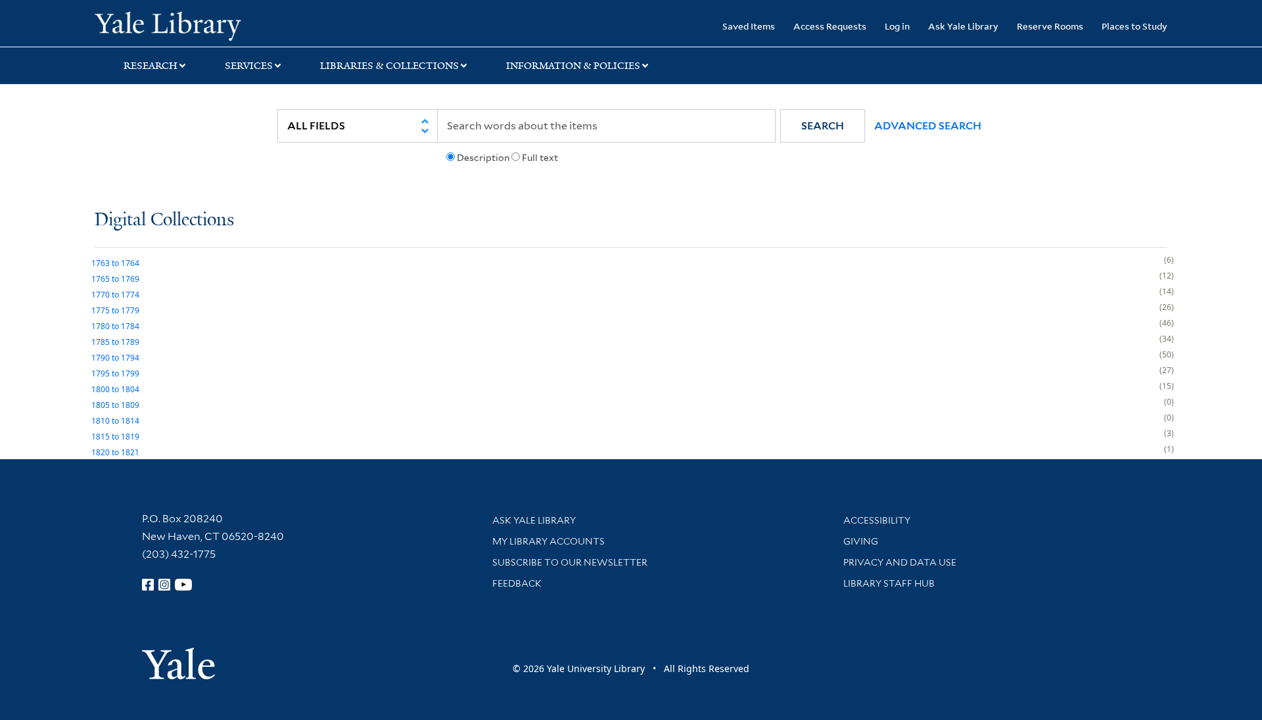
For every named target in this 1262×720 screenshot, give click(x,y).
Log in (897, 26)
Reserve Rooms (1050, 26)
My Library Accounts (548, 541)
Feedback (517, 583)
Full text (540, 157)
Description (483, 157)
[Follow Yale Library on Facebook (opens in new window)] (148, 585)
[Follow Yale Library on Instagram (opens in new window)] (164, 585)
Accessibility (876, 520)
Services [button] (249, 65)
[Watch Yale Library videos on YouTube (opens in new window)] (183, 585)
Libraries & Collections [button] (389, 65)
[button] (822, 126)
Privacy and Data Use (899, 562)
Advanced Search (927, 126)
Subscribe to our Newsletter (569, 562)
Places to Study (1134, 26)
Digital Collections (164, 220)
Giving (860, 541)
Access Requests (829, 26)
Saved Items (748, 26)
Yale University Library (175, 25)
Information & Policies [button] (573, 65)
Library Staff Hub (889, 583)
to (115, 263)
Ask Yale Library (963, 26)
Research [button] (150, 65)
